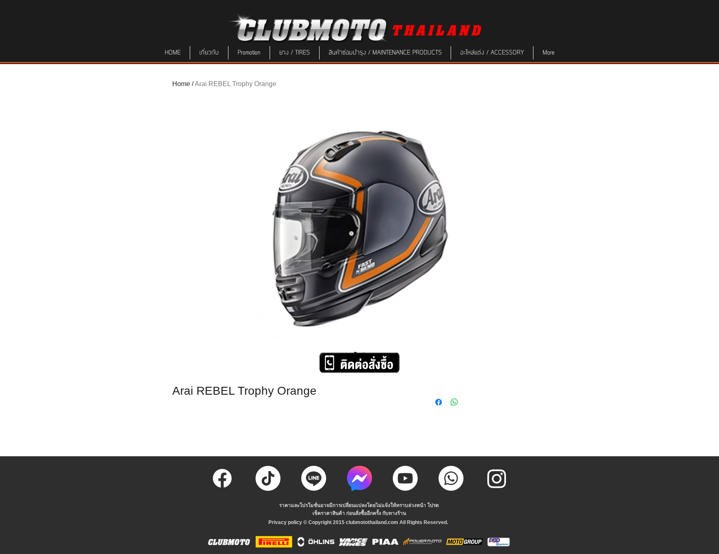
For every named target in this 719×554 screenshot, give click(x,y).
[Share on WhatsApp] (454, 402)
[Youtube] (405, 478)
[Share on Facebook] (439, 402)
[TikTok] (267, 478)
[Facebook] (222, 478)
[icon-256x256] (359, 478)
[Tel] (451, 478)
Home (181, 83)
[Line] (313, 478)
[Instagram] (496, 478)
